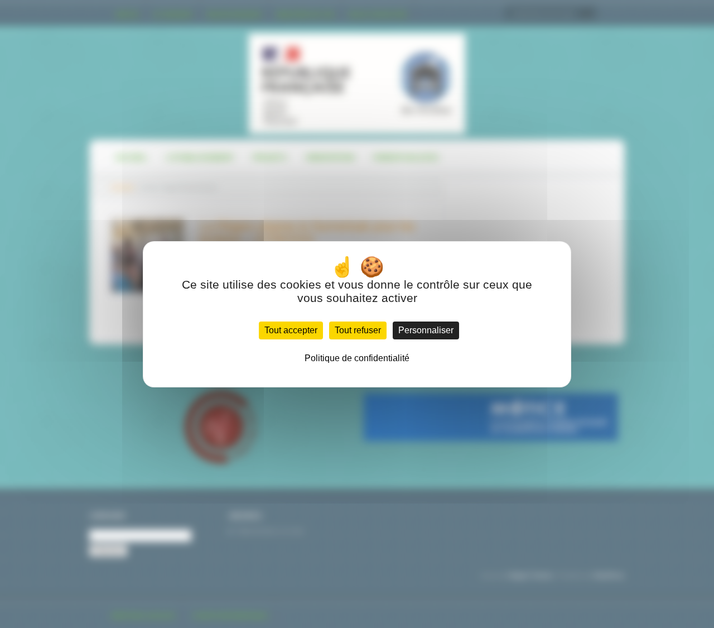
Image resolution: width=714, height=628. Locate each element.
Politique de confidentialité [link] (357, 358)
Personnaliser (426, 330)
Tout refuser (358, 330)
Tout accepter (290, 330)
